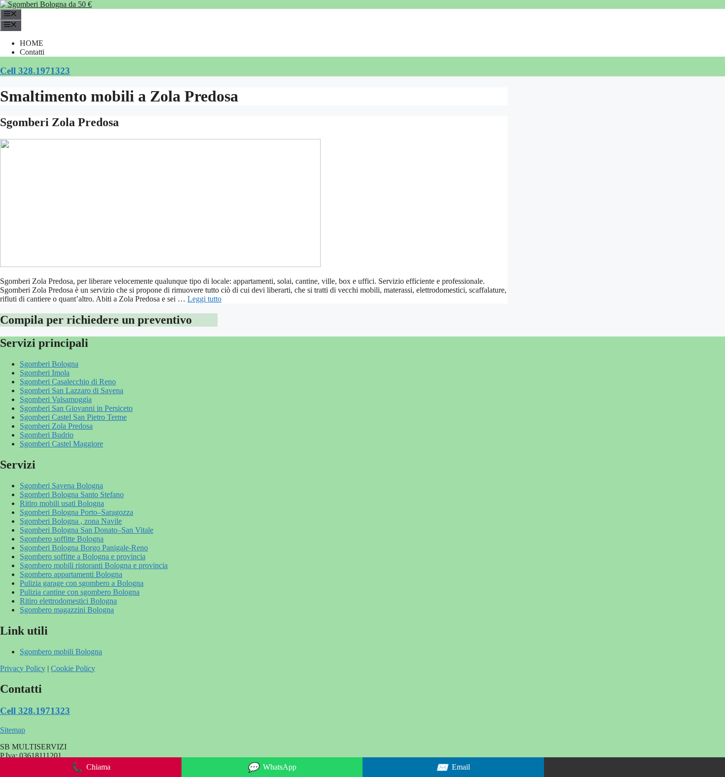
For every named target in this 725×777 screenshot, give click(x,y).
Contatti (32, 52)
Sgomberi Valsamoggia (56, 399)
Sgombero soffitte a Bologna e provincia (82, 556)
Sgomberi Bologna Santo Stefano (72, 494)
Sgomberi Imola (45, 373)
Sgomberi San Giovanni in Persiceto (76, 408)
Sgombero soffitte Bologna (62, 539)
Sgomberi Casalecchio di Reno (68, 381)
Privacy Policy (22, 668)
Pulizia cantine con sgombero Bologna (80, 592)
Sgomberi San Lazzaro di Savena (71, 390)
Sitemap (12, 730)
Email (453, 767)
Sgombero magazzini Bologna (67, 610)
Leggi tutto (204, 299)
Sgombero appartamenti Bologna (71, 574)
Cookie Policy (73, 668)
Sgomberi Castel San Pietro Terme (73, 417)
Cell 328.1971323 (35, 71)
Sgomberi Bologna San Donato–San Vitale (86, 530)
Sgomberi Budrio (46, 435)
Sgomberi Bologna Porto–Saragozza (76, 512)
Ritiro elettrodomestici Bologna (68, 601)
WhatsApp (271, 767)
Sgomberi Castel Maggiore (61, 443)
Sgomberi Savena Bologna (61, 485)
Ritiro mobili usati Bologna (62, 503)
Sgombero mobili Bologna (61, 651)
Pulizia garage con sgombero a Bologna (82, 583)
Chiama (90, 767)
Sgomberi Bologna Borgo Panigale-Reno (84, 547)
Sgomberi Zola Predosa (59, 122)
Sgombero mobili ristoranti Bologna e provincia (94, 565)
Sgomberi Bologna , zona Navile (71, 521)
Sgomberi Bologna (49, 364)
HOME (31, 43)
